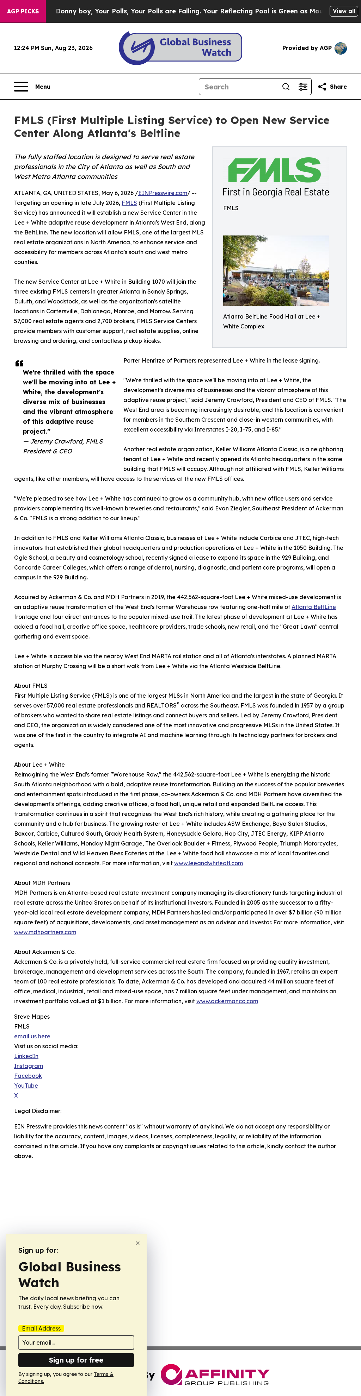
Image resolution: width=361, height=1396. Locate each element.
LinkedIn (26, 1055)
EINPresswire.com (162, 192)
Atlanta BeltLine (314, 606)
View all (344, 10)
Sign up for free (76, 1360)
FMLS (129, 202)
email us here (32, 1036)
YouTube (26, 1085)
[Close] (137, 1243)
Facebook (28, 1075)
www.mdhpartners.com (45, 932)
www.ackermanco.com (227, 1001)
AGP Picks (23, 11)
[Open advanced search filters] (302, 86)
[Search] (285, 86)
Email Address (41, 1328)
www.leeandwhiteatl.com (208, 863)
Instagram (28, 1065)
